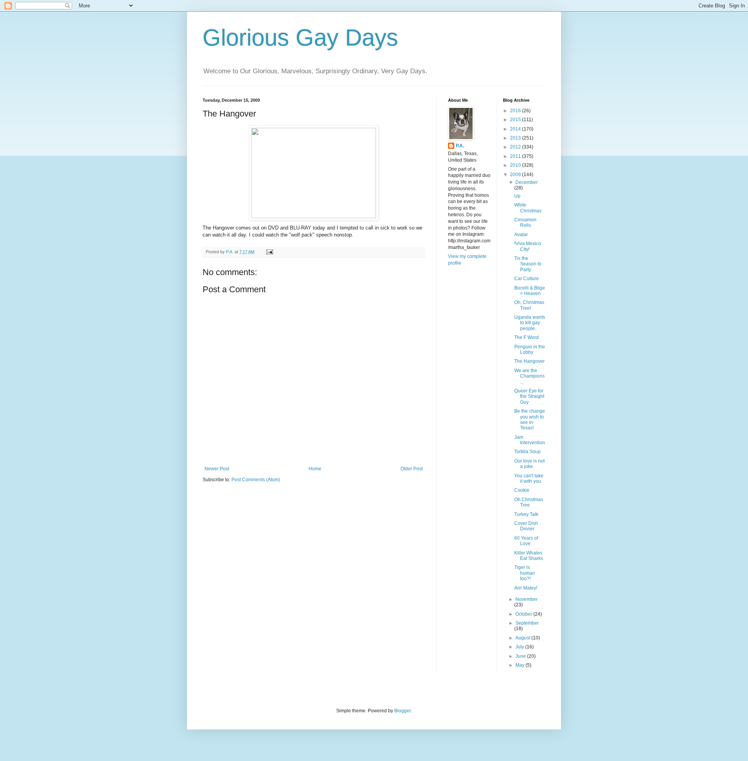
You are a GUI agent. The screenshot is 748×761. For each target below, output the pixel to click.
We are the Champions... (529, 376)
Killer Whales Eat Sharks (528, 555)
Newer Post (217, 468)
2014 (516, 129)
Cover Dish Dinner (526, 526)
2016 (516, 110)
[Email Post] (269, 251)
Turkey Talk (526, 514)
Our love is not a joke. (529, 463)
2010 (516, 165)
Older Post (411, 468)
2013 (516, 138)
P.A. (460, 145)
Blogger (402, 710)
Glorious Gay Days (300, 38)
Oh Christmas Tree (528, 502)
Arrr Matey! (525, 588)
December (526, 182)
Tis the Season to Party (528, 264)
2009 (516, 174)
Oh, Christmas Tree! (529, 305)
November (526, 599)
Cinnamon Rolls (525, 222)
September (527, 623)
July (520, 647)
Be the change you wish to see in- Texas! (529, 419)
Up (517, 196)
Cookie (521, 490)
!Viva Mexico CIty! (527, 246)
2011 (516, 156)
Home (315, 468)
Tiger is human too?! (524, 573)
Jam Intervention (529, 439)
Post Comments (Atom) (255, 479)
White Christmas (528, 207)
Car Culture (526, 278)
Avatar (521, 234)
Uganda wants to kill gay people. (529, 322)
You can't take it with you (528, 478)
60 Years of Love (526, 540)
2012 (516, 147)
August (523, 638)
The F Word (526, 337)
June (521, 656)
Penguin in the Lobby (529, 349)
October (524, 614)
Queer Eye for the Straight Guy (529, 396)
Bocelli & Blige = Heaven (529, 290)
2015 (516, 119)
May (520, 665)
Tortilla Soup (527, 451)
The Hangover (529, 361)
